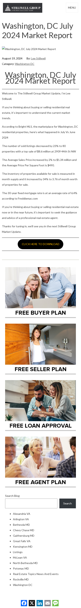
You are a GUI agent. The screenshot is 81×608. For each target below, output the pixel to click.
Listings (18, 552)
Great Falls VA (21, 541)
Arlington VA (21, 519)
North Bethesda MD (25, 563)
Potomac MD (21, 568)
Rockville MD (21, 579)
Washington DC (24, 63)
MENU (72, 7)
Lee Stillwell (38, 58)
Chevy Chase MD (23, 530)
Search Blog (12, 495)
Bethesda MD (21, 524)
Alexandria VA (21, 513)
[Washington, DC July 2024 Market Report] (29, 49)
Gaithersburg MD (23, 535)
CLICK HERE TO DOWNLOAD (40, 244)
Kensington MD (22, 546)
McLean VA (20, 557)
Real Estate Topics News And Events (36, 574)
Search (67, 503)
